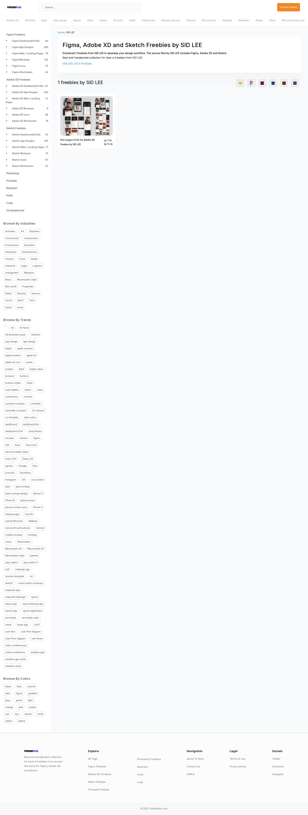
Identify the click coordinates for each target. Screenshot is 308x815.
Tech (32, 300)
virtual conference (15, 652)
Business (34, 231)
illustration (25, 472)
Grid (34, 465)
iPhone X (38, 507)
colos (40, 389)
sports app (11, 610)
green (19, 700)
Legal (24, 265)
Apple (8, 348)
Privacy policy (238, 766)
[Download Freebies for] (5, 326)
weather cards (13, 666)
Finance (9, 258)
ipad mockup (23, 486)
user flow (10, 631)
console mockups (15, 403)
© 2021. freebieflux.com (154, 808)
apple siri (31, 355)
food (17, 445)
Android (35, 334)
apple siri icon (12, 362)
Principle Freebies (98, 789)
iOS (24, 479)
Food (22, 258)
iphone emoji (28, 500)
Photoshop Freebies (149, 759)
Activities (10, 231)
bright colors (36, 369)
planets (34, 555)
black (8, 686)
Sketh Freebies (97, 781)
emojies (9, 438)
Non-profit (11, 286)
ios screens (37, 479)
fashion (24, 438)
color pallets (12, 389)
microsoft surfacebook (17, 528)
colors (27, 389)
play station (11, 562)
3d (12, 327)
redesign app (22, 569)
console (28, 396)
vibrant (28, 714)
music (8, 541)
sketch (9, 583)
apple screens (25, 348)
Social (8, 300)
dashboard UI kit (14, 431)
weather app (37, 652)
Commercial (11, 238)
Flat (7, 445)
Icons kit (9, 472)
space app (11, 603)
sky (17, 714)
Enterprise (10, 252)
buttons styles (13, 383)
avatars (9, 369)
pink (21, 707)
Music (8, 279)
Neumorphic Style (27, 279)
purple (32, 707)
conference (11, 396)
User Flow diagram (15, 638)
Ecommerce (11, 245)
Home (61, 32)
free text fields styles (17, 451)
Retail (8, 293)
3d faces (24, 327)
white (40, 714)
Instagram (10, 479)
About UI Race (195, 758)
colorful (31, 686)
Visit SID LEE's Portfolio (77, 63)
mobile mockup (13, 534)
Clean (30, 383)
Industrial (10, 265)
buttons (24, 376)
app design (11, 341)
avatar (29, 362)
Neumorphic (24, 541)
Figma (19, 693)
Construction (31, 238)
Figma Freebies (97, 766)
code (140, 782)
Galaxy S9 (27, 458)
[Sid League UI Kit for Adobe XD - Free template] (86, 121)
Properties (28, 286)
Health (34, 258)
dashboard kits (31, 424)
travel (8, 307)
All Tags (92, 758)
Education (29, 245)
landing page (12, 514)
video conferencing (15, 645)
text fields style (30, 617)
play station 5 (31, 562)
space (34, 597)
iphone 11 (38, 493)
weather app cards (15, 659)
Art (22, 231)
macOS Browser (14, 521)
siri (31, 576)
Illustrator (142, 766)
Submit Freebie (288, 7)
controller (35, 403)
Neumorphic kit (13, 548)
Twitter (276, 758)
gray (7, 700)
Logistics (37, 265)
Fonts (140, 774)
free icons (31, 445)
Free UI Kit (10, 458)
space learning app (33, 603)
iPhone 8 (10, 500)
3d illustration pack (15, 334)
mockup (32, 534)
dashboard (11, 424)
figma (37, 438)
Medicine (29, 272)
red (7, 714)
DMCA (190, 774)
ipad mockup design (16, 493)
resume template (14, 576)
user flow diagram (31, 631)
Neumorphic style (14, 555)
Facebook (278, 766)
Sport (20, 300)
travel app (22, 624)
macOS (29, 514)
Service (36, 293)
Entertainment (29, 252)
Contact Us (193, 766)
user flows (37, 638)
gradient (32, 693)
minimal (40, 528)
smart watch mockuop (30, 583)
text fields (10, 617)
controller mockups (15, 410)
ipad (7, 486)
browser (9, 376)
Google (23, 465)
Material (33, 521)
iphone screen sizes (16, 507)
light (30, 700)
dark (7, 693)
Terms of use (237, 758)
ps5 (7, 569)
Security (21, 293)
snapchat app (12, 590)
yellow (8, 721)
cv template (11, 417)
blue (19, 686)
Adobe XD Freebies (99, 774)
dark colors (30, 417)
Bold (21, 369)
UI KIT (37, 624)
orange (9, 707)
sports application (32, 610)
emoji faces (35, 431)
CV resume (38, 410)
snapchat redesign (15, 597)
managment (11, 272)
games (9, 465)
